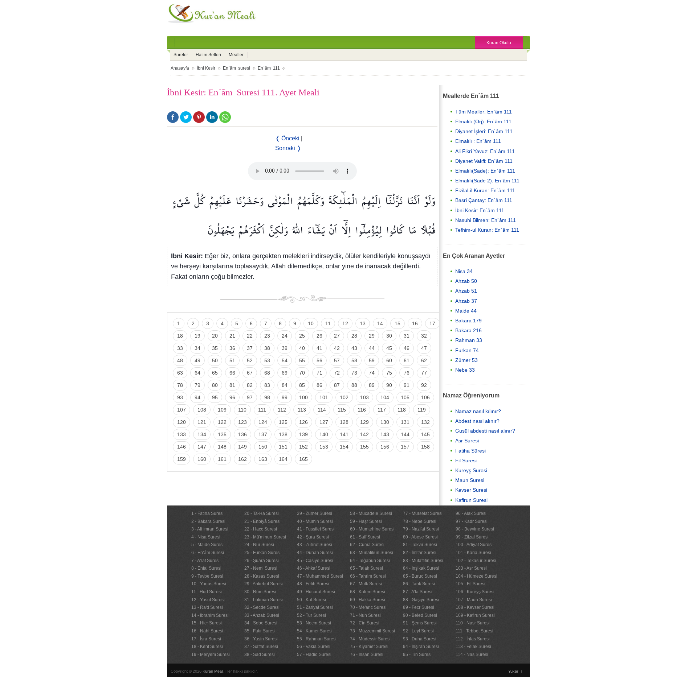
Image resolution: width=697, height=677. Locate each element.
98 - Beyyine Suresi (475, 529)
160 (201, 459)
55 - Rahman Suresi (317, 638)
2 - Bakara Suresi (208, 521)
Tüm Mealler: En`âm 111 (483, 112)
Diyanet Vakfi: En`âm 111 (484, 161)
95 (215, 397)
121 (201, 422)
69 (285, 373)
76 (406, 373)
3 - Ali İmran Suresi (209, 529)
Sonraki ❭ (288, 148)
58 (354, 360)
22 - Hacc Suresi (260, 529)
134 (201, 434)
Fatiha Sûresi (470, 451)
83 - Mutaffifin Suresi (423, 560)
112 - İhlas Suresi (473, 638)
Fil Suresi (466, 460)
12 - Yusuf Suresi (208, 599)
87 (337, 385)
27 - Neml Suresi (260, 568)
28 (354, 336)
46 (406, 348)
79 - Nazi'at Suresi (421, 529)
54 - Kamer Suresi (315, 630)
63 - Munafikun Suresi (371, 552)
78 (180, 385)
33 (180, 348)
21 (232, 336)
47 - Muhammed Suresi (320, 576)
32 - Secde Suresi (262, 607)
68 (267, 373)
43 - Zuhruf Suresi (314, 544)
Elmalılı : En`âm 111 (478, 141)
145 (425, 434)
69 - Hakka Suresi (367, 599)
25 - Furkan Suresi (262, 552)
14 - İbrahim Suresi (210, 615)
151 (283, 447)
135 (222, 434)
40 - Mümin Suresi (315, 521)
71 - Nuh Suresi (365, 615)
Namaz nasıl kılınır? (478, 411)
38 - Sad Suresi (259, 654)
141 (344, 434)
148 (222, 447)
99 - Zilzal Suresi (472, 537)
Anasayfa (180, 68)
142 (364, 434)
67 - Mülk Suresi (366, 583)
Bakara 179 (468, 320)
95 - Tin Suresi (417, 654)
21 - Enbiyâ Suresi (262, 521)
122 (222, 422)
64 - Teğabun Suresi (370, 560)
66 (232, 373)
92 (424, 385)
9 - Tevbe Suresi (207, 576)
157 (405, 447)
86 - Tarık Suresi (419, 583)
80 (215, 385)
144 (405, 434)
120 (181, 422)
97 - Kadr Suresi (472, 521)
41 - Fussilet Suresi (316, 529)
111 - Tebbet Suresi (474, 630)
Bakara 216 (468, 330)
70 (302, 373)
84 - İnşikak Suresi (421, 568)
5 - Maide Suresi (207, 544)
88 (354, 385)
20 (215, 336)
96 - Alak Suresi (471, 513)
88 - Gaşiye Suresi (421, 599)
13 (363, 323)
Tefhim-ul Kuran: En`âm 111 (487, 230)
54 (285, 360)
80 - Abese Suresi (420, 537)
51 (232, 360)
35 (215, 348)
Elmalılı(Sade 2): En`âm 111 (487, 180)
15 (397, 323)
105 (405, 397)
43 (354, 348)
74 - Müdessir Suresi (370, 638)
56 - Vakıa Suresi (313, 646)
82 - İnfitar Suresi (419, 552)
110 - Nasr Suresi (473, 623)
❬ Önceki (287, 138)
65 (215, 373)
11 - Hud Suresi (206, 591)
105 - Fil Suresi (470, 583)
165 (303, 459)
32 (424, 336)
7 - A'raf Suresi (205, 560)
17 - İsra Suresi (206, 638)
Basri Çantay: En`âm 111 (483, 200)
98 (267, 397)
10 (311, 323)
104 (384, 397)
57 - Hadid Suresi (314, 654)
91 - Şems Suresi (420, 623)
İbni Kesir (206, 68)
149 (242, 447)
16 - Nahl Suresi (207, 630)
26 (319, 336)
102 (344, 397)
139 (303, 434)
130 (384, 422)
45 (389, 348)
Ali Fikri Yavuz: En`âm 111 (485, 151)
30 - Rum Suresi (260, 591)
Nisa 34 (464, 271)
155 (364, 447)
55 (302, 360)
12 (345, 323)
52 (250, 360)
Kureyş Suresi (471, 470)
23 (267, 336)
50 (215, 360)
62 (424, 360)
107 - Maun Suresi (474, 599)
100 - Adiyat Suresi (474, 544)
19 (197, 336)
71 (319, 373)
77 (424, 373)
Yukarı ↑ (515, 671)
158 (425, 447)
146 (181, 447)
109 (222, 410)
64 (197, 373)
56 (319, 360)
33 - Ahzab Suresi (261, 615)
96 (232, 397)
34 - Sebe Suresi (260, 623)
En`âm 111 (269, 68)
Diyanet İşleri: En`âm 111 (484, 131)
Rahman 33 (468, 340)
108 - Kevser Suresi (475, 607)
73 (354, 373)
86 (319, 385)
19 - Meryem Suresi (210, 654)
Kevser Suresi (471, 490)
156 (384, 447)
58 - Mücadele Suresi (371, 513)
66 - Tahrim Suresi (368, 576)
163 (262, 459)
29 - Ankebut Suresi (263, 583)
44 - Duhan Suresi (315, 552)
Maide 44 (466, 311)
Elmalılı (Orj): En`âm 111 (483, 121)
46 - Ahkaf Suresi (313, 568)
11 (328, 323)
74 (372, 373)
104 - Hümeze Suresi (476, 576)
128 (344, 422)
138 (283, 434)
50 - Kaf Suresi (311, 599)
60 (389, 360)
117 (382, 410)
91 (406, 385)
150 (262, 447)
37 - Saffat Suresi (261, 646)
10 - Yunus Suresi (208, 583)
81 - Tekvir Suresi (420, 544)
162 (242, 459)
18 (180, 336)
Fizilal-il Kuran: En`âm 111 (485, 190)
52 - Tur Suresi (311, 615)
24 (285, 336)
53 (267, 360)
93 (180, 397)
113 (302, 410)
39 (285, 348)
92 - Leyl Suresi (418, 630)
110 (242, 410)
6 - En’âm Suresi (207, 552)
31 (406, 336)
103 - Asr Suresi (471, 568)
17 (432, 323)
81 (232, 385)
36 (232, 348)
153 (323, 447)
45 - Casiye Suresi (315, 560)
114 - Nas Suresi (472, 654)
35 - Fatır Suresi (260, 630)
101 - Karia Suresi (473, 552)
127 (323, 422)
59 (372, 360)
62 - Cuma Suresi (367, 544)
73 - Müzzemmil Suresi (372, 630)
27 (337, 336)
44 (372, 348)
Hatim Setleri (208, 54)
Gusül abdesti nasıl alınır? (485, 431)
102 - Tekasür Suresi (476, 560)
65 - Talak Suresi (366, 568)
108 (201, 410)
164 (283, 459)
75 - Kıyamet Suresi (369, 646)
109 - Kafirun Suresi (475, 615)
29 (372, 336)
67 (250, 373)
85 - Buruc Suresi (420, 576)
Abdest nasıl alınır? (477, 421)
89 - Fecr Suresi (418, 607)
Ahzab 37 (466, 301)
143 (384, 434)
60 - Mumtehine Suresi (372, 529)
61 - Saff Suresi (365, 537)
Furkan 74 (467, 350)
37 (250, 348)
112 (282, 410)
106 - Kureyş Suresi (475, 591)
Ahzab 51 (466, 291)
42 (337, 348)
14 (380, 323)
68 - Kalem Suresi (367, 591)
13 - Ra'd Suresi (207, 607)
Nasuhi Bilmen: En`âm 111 (485, 220)
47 (424, 348)
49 (197, 360)
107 (181, 410)
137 (262, 434)
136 (242, 434)
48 (180, 360)
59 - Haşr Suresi (366, 521)
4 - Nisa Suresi (205, 537)
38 (267, 348)
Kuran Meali (213, 671)
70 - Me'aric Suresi (368, 607)
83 (267, 385)
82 (250, 385)
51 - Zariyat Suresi (315, 607)
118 (402, 410)
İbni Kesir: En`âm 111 (479, 210)
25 (302, 336)
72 (337, 373)
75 (389, 373)
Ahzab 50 (466, 281)
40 (302, 348)
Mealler (236, 54)
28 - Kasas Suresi (261, 576)
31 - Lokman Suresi (263, 599)
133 (181, 434)
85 (302, 385)
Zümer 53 (466, 360)
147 (201, 447)
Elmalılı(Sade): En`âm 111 (485, 171)
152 (303, 447)
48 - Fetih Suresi (313, 583)
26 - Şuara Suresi (261, 560)
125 (283, 422)
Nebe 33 (465, 370)
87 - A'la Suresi (417, 591)
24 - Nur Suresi (259, 544)
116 (362, 410)
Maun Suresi (469, 480)
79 (197, 385)
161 (222, 459)
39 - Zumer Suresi (314, 513)
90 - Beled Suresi (420, 615)
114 (322, 410)
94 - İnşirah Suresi (421, 646)
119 (421, 410)
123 (242, 422)
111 (262, 410)
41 (319, 348)
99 (285, 397)
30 (389, 336)
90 (389, 385)
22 (250, 336)
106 (425, 397)
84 (285, 385)
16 (415, 323)
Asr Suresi (467, 440)
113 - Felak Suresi (473, 646)
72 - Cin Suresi (364, 623)
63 (180, 373)
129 (364, 422)
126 (303, 422)
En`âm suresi (236, 68)
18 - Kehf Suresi (207, 646)
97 (250, 397)
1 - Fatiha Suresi (207, 513)
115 (342, 410)
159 (181, 459)
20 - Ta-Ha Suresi (261, 513)
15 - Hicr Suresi (206, 623)
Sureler (181, 54)
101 (323, 397)
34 (197, 348)
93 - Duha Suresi (419, 638)
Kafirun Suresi (471, 500)
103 (364, 397)
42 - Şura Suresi (313, 537)
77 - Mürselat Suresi (423, 513)
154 (344, 447)
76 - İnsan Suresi (366, 654)
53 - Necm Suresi (314, 623)
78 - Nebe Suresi (419, 521)
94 (197, 397)
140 (323, 434)
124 (262, 422)
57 (337, 360)
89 (372, 385)
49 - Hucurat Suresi (316, 591)
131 (405, 422)
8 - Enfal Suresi (206, 568)
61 (406, 360)
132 (425, 422)
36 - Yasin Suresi (261, 638)
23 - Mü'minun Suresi (265, 537)
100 (303, 397)
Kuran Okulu (498, 42)
